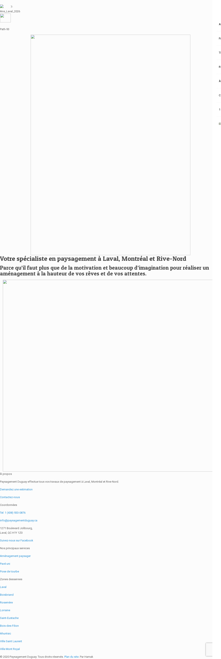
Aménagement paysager (15, 556)
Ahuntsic (5, 633)
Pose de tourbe (9, 571)
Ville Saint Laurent (11, 641)
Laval (3, 587)
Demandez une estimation (16, 489)
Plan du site (71, 656)
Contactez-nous (10, 497)
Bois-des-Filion (9, 625)
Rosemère (6, 602)
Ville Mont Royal (10, 649)
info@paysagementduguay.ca (18, 520)
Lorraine (5, 610)
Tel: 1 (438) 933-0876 (12, 512)
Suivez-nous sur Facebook (16, 540)
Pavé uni (5, 563)
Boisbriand (7, 594)
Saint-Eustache (9, 618)
